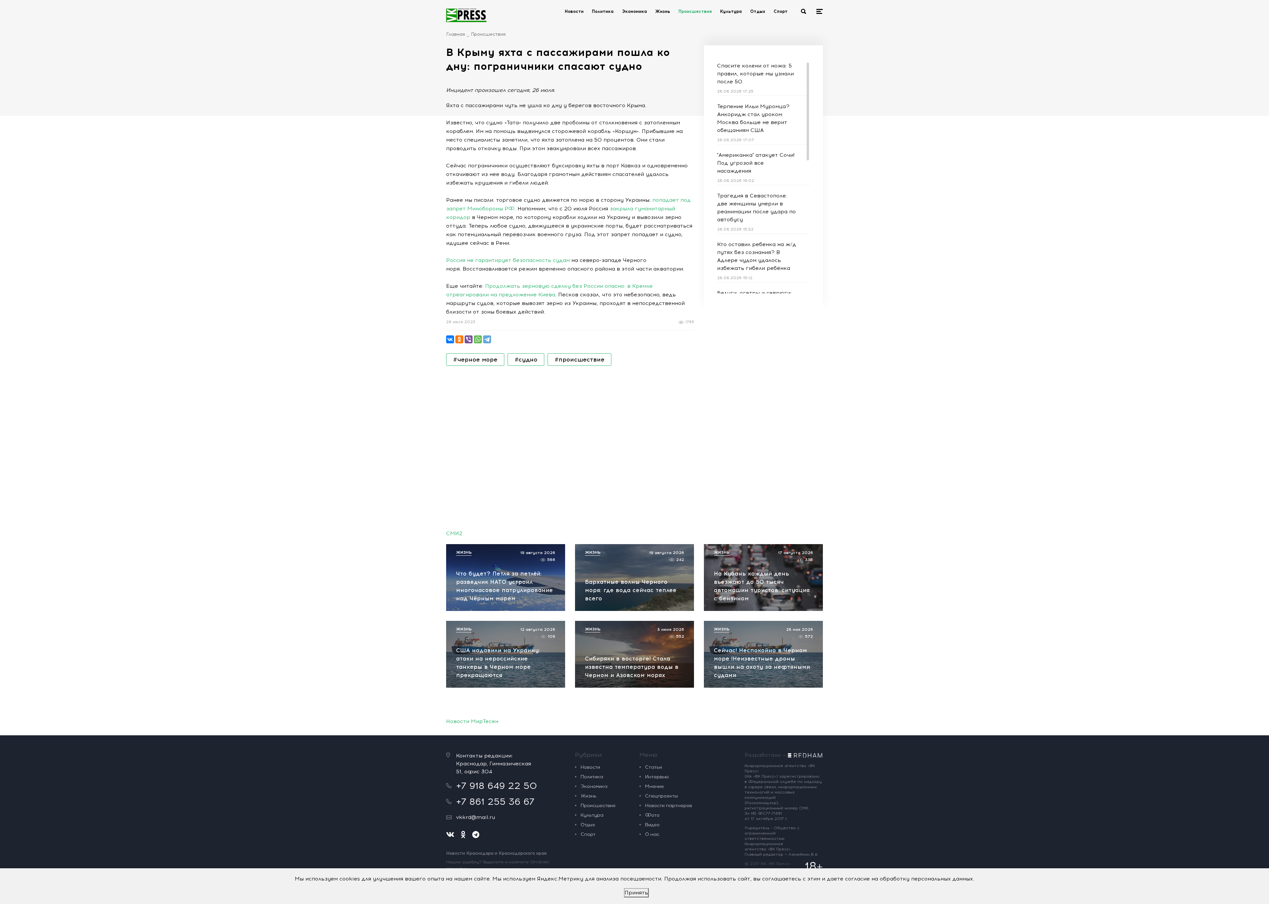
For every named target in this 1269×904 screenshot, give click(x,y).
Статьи (653, 767)
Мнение (654, 786)
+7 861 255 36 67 (495, 801)
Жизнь (662, 11)
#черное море (475, 359)
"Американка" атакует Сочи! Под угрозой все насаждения (755, 163)
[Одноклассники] (459, 339)
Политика (603, 11)
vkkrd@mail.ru (475, 817)
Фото (652, 815)
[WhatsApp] (478, 339)
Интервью (657, 777)
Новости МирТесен (472, 721)
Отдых (757, 11)
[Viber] (469, 339)
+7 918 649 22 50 (496, 785)
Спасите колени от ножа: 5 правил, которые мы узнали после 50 (755, 74)
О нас (652, 834)
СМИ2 (454, 533)
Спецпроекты (661, 796)
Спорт (781, 11)
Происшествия (695, 11)
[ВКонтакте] (450, 339)
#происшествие (579, 359)
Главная (455, 34)
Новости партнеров (668, 805)
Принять (636, 892)
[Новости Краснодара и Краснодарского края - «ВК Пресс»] (466, 15)
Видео (652, 825)
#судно (526, 359)
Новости (574, 11)
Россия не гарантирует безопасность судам (508, 260)
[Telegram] (487, 339)
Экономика (634, 11)
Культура (731, 11)
